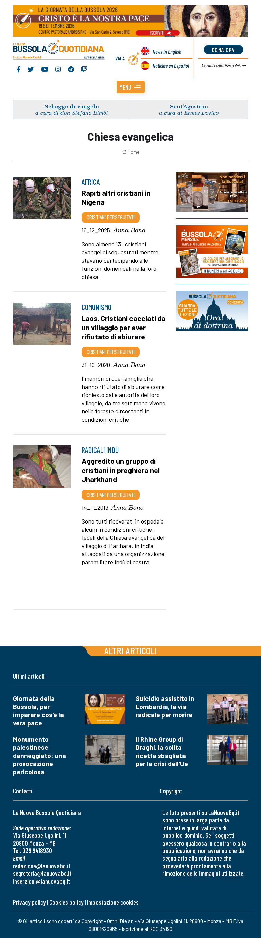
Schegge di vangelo (72, 106)
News (167, 51)
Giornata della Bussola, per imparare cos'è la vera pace (38, 710)
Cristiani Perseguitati (111, 217)
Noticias (171, 65)
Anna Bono (129, 230)
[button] (130, 87)
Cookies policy (66, 902)
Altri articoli (130, 650)
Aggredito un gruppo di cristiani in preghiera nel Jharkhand (121, 469)
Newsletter (223, 65)
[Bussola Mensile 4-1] (212, 192)
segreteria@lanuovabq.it (42, 873)
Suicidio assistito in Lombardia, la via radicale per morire (165, 706)
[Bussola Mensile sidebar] (212, 251)
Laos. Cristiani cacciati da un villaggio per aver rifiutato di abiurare (124, 327)
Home (133, 152)
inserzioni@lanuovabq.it (41, 881)
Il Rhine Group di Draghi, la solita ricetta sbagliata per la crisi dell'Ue (162, 751)
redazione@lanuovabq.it (41, 866)
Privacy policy (29, 902)
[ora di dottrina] (212, 311)
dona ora (223, 49)
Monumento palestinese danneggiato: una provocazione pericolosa (39, 755)
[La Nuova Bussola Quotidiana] (59, 50)
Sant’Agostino (189, 106)
